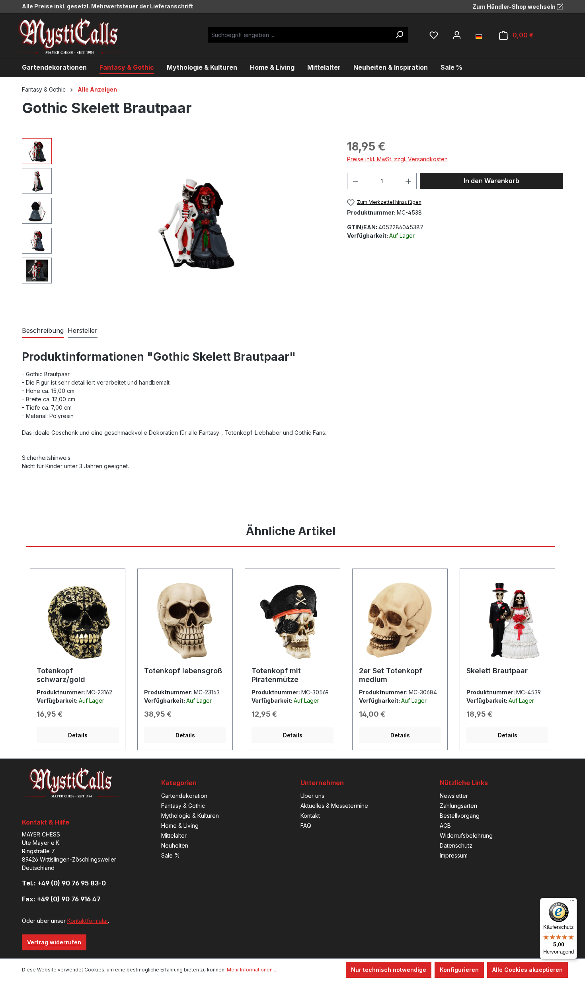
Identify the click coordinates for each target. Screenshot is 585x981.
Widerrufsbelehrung (466, 835)
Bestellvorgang (460, 815)
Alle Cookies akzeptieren (527, 969)
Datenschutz (456, 845)
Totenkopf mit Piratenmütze (276, 675)
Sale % (170, 855)
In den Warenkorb (491, 181)
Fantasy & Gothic (183, 805)
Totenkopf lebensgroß (183, 670)
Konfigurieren (459, 969)
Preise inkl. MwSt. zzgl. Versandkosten (397, 159)
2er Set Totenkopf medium (390, 675)
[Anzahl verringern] (355, 181)
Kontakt (310, 815)
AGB (445, 825)
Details (78, 735)
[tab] (43, 331)
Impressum (454, 855)
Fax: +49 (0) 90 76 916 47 (61, 899)
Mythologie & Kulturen (190, 815)
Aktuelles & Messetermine (334, 805)
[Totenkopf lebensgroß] (185, 621)
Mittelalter (174, 835)
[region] (176, 223)
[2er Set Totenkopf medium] (400, 621)
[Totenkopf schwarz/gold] (78, 621)
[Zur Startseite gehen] (75, 36)
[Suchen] (399, 35)
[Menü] (572, 902)
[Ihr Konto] (456, 35)
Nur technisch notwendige (388, 969)
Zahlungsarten (458, 805)
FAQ (305, 825)
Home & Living (180, 825)
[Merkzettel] (433, 35)
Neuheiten (174, 845)
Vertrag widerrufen (54, 942)
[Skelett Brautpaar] (507, 621)
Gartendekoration (184, 795)
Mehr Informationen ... (252, 970)
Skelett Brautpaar (497, 670)
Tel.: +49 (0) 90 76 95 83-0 (64, 883)
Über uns (312, 795)
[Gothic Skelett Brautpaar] (195, 223)
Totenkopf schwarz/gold (61, 675)
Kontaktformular (87, 920)
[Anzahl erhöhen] (408, 181)
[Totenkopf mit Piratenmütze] (292, 621)
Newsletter (454, 795)
